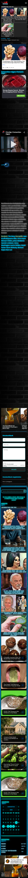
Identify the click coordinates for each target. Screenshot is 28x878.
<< (3, 806)
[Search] (24, 491)
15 (16, 822)
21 (13, 826)
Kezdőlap (3, 38)
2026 (11, 810)
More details (21, 95)
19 (8, 826)
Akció (8, 38)
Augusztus (11, 806)
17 (3, 826)
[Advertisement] (14, 112)
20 (10, 826)
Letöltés (3, 165)
